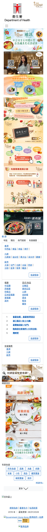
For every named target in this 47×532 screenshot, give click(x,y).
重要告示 (24, 508)
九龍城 (8, 257)
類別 (13, 240)
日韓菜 (25, 285)
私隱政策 (33, 508)
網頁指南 (14, 508)
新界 (8, 355)
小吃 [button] (18, 473)
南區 (20, 249)
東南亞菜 (26, 288)
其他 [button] (29, 478)
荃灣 (12, 268)
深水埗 (31, 257)
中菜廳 (8, 285)
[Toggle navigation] (6, 25)
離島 (24, 268)
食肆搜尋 (34, 275)
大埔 (7, 265)
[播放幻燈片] (3, 236)
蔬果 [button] (22, 468)
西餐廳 (8, 288)
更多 (21, 488)
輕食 (24, 301)
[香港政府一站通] (23, 517)
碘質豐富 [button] (20, 478)
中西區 (8, 249)
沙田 (7, 268)
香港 (8, 349)
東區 (14, 249)
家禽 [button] (10, 473)
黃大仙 (23, 257)
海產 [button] (29, 468)
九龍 (8, 352)
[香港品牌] (24, 526)
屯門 (12, 265)
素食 (24, 298)
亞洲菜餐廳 (10, 294)
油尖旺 (15, 257)
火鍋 (24, 291)
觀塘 (38, 257)
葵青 (18, 268)
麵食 (24, 304)
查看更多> (39, 483)
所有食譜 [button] (12, 468)
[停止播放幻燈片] (6, 236)
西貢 (30, 265)
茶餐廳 (8, 298)
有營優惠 (33, 240)
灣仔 (26, 249)
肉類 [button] (37, 468)
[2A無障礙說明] (23, 520)
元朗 (18, 265)
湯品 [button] (25, 473)
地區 (6, 240)
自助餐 (25, 294)
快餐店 (8, 291)
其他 (7, 301)
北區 (24, 265)
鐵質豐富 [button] (35, 473)
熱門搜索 (22, 240)
